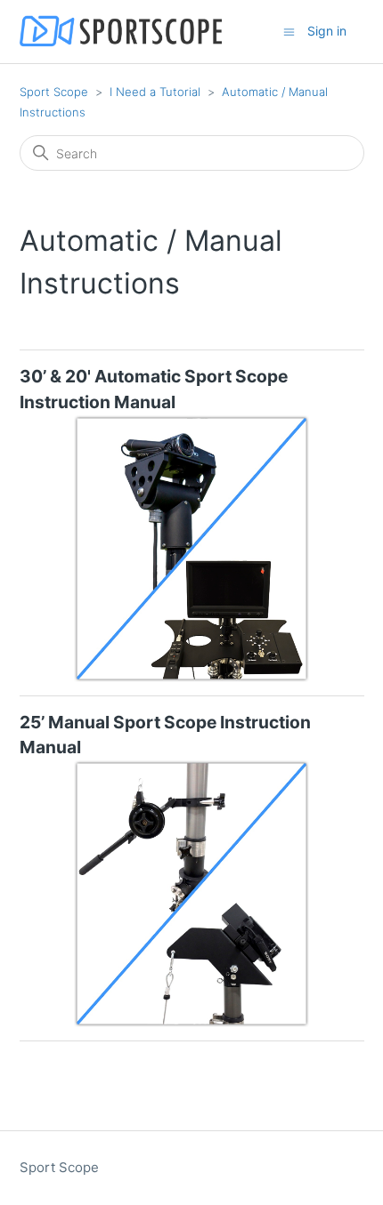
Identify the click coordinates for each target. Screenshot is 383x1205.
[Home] (121, 31)
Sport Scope (54, 91)
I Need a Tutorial (155, 91)
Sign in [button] (326, 30)
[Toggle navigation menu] (289, 30)
